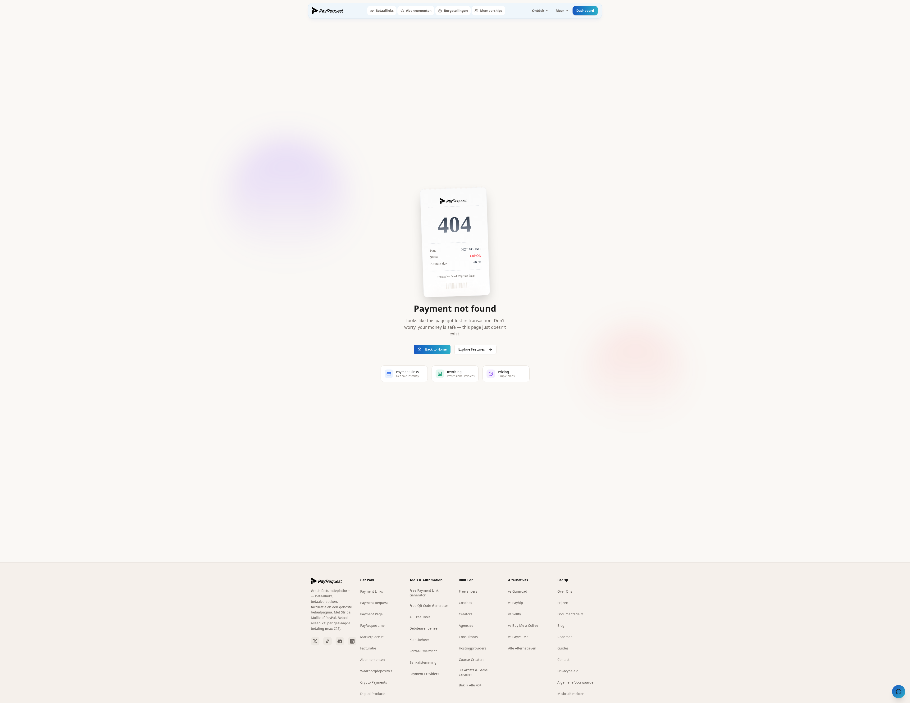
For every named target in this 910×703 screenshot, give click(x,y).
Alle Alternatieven (522, 648)
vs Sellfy (514, 614)
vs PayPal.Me (518, 637)
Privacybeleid (567, 671)
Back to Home (436, 349)
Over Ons (564, 591)
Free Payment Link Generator (424, 592)
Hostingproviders (472, 648)
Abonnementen (419, 10)
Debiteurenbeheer (424, 628)
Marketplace (370, 637)
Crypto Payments (373, 682)
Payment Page (371, 614)
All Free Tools (420, 617)
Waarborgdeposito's (376, 671)
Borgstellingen (456, 10)
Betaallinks (385, 10)
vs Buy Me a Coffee (523, 625)
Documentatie (568, 614)
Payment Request (374, 602)
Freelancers (468, 591)
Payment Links (371, 591)
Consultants (468, 637)
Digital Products (373, 693)
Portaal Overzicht (423, 651)
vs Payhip (515, 602)
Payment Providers (424, 673)
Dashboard (585, 10)
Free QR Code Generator (429, 605)
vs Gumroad (517, 591)
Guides (563, 648)
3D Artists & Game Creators (473, 672)
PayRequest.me (372, 625)
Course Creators (471, 659)
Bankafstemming (423, 662)
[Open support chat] (898, 691)
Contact (563, 659)
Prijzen (562, 602)
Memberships (491, 10)
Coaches (465, 602)
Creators (465, 614)
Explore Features (471, 349)
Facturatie (368, 648)
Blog (560, 625)
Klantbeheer (419, 639)
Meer (560, 10)
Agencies (466, 625)
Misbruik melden (570, 693)
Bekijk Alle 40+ (470, 685)
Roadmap (565, 637)
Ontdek (538, 10)
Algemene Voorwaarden (576, 682)
